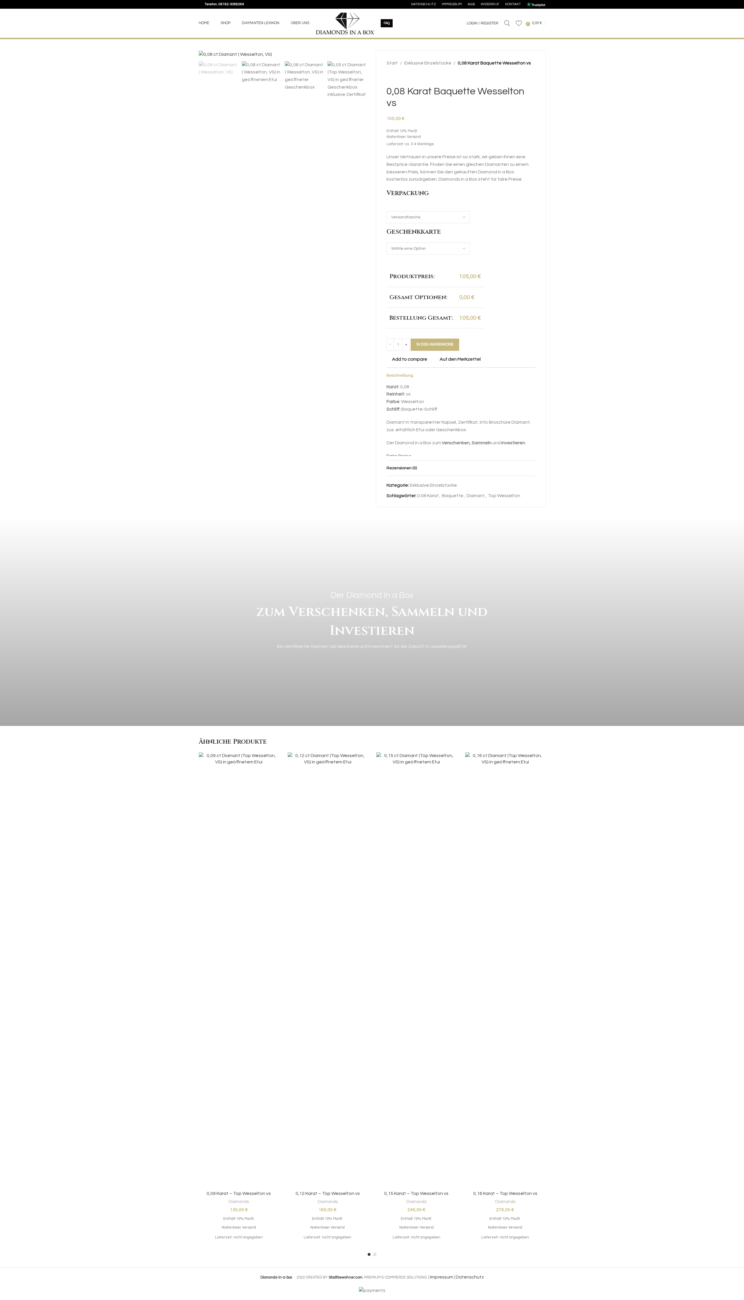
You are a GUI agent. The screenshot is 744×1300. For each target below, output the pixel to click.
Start (392, 63)
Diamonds (239, 1202)
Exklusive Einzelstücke (427, 63)
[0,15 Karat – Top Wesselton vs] (416, 970)
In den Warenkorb (434, 344)
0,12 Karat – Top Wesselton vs (328, 1193)
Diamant (475, 495)
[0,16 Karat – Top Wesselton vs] (505, 970)
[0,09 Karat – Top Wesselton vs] (239, 970)
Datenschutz (470, 1277)
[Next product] (403, 76)
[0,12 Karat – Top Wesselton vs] (328, 970)
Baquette (452, 495)
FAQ (387, 23)
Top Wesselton (504, 495)
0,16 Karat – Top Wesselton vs (505, 1193)
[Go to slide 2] (374, 1254)
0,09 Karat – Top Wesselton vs (239, 1193)
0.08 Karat (428, 495)
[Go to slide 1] (369, 1254)
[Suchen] (507, 23)
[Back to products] (397, 76)
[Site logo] (345, 23)
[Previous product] (390, 76)
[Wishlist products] (519, 23)
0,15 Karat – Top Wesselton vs (416, 1193)
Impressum (441, 1277)
